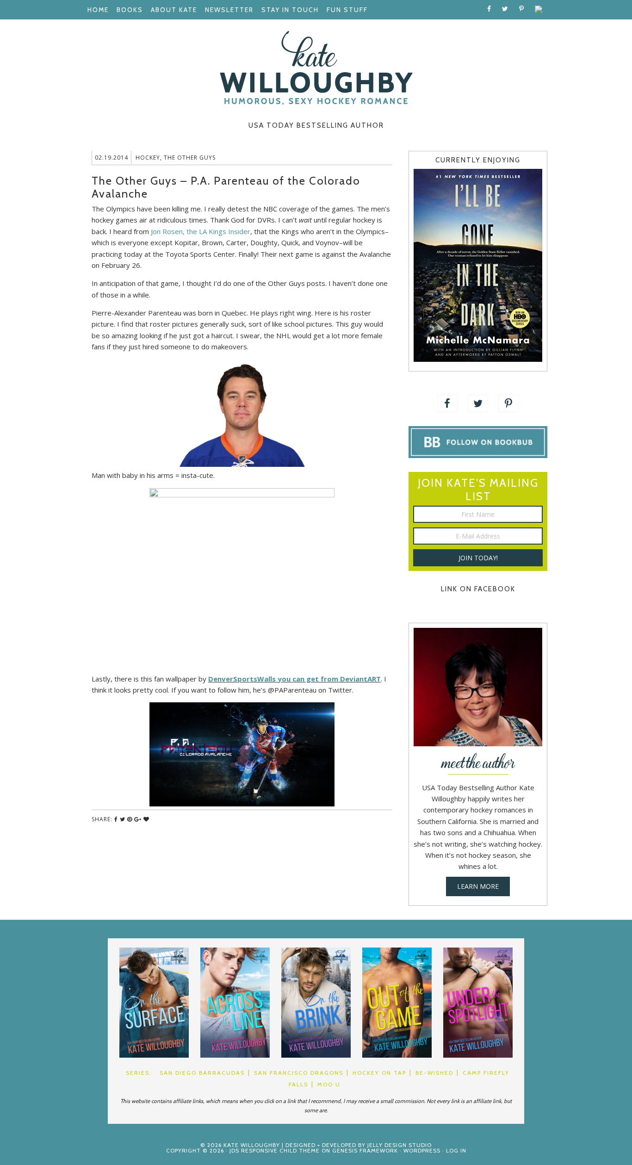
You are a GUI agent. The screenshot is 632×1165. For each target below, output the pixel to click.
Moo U (329, 1084)
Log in (456, 1150)
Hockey (148, 157)
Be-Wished (434, 1072)
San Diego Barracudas (202, 1072)
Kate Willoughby (316, 68)
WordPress (421, 1150)
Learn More (478, 886)
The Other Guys (190, 157)
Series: (139, 1072)
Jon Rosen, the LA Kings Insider (200, 231)
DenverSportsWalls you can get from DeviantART (294, 678)
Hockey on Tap (379, 1072)
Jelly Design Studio (399, 1144)
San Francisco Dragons (298, 1072)
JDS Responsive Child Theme (274, 1150)
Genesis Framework (365, 1150)
